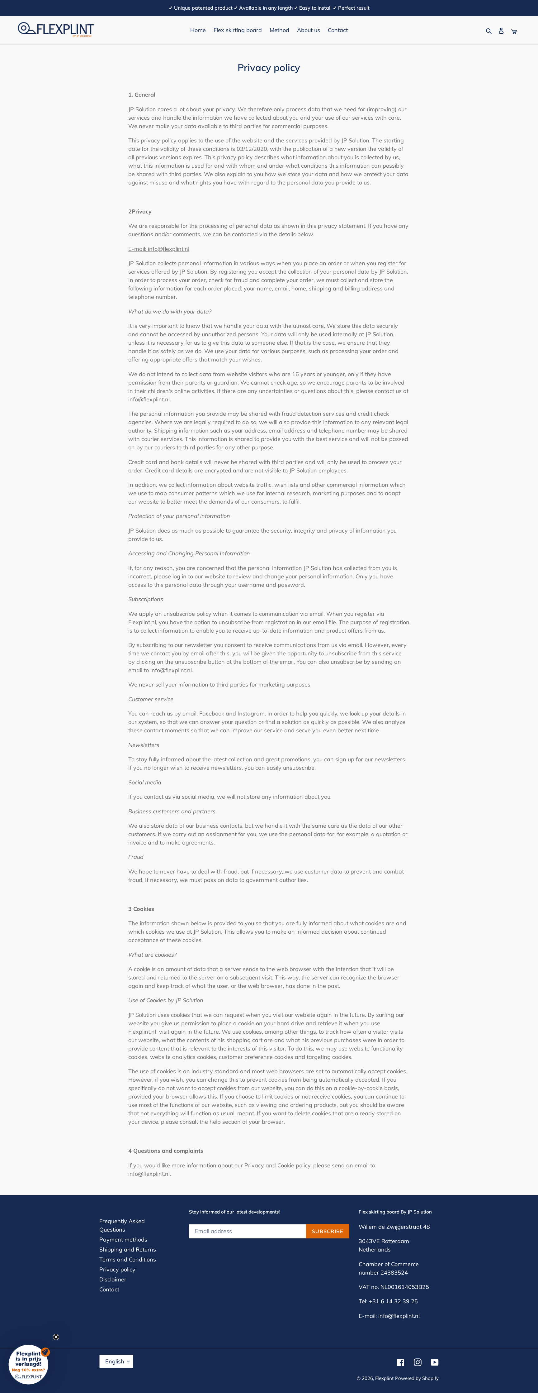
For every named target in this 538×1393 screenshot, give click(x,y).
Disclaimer (112, 1279)
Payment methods (123, 1239)
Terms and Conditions (127, 1259)
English (114, 1361)
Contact (109, 1289)
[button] (30, 1363)
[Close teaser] (56, 1337)
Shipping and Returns (127, 1249)
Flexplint (384, 1378)
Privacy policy (117, 1269)
